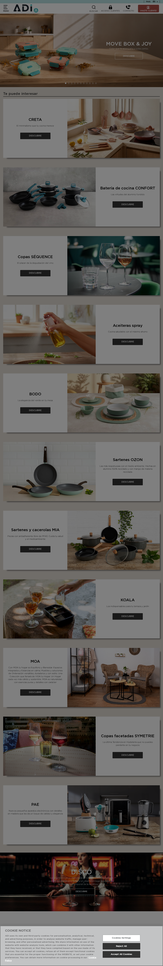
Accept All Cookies (121, 954)
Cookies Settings (121, 938)
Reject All (121, 946)
